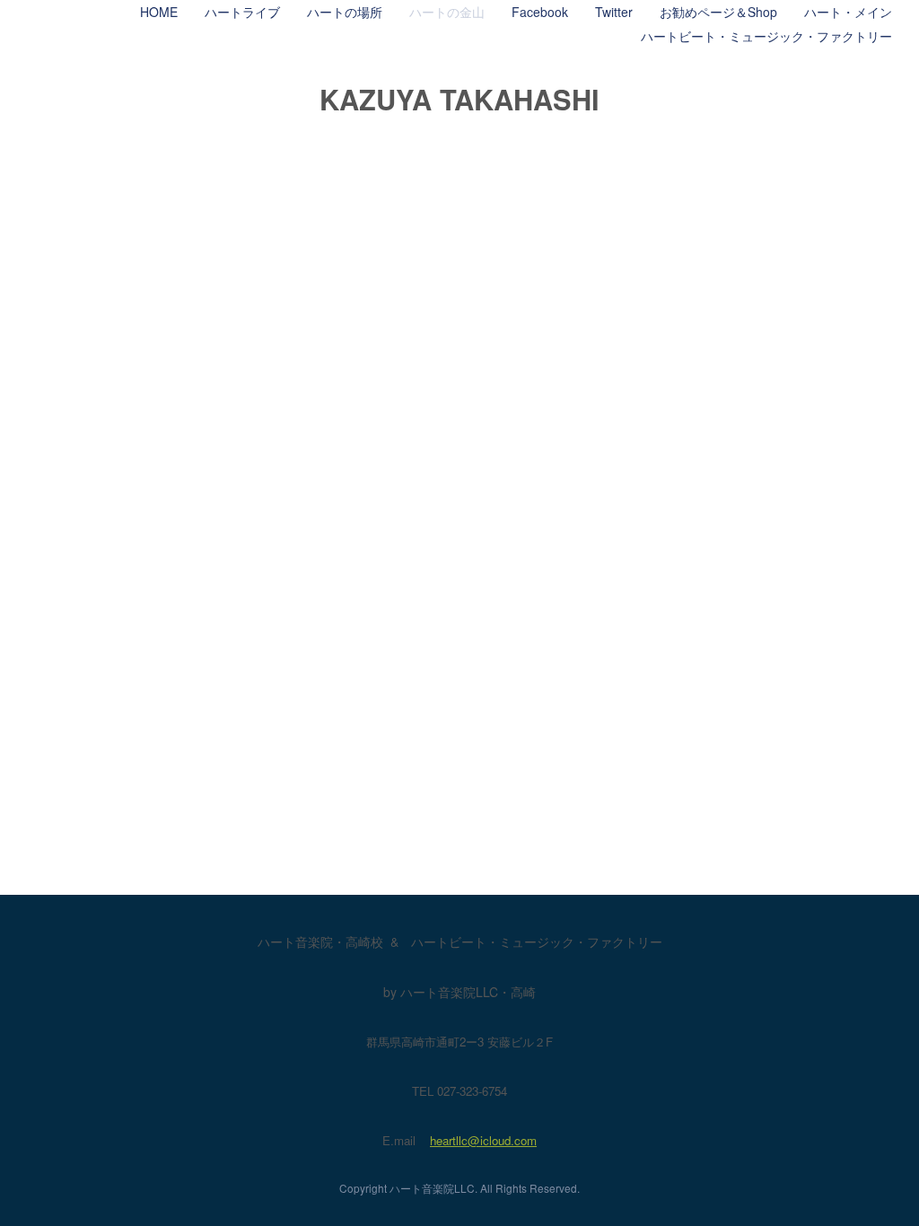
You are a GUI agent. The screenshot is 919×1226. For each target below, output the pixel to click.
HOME (159, 12)
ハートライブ (242, 12)
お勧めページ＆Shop (718, 12)
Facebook (540, 12)
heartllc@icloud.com (483, 1140)
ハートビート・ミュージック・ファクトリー (766, 36)
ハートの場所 (344, 12)
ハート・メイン (848, 12)
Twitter (614, 12)
